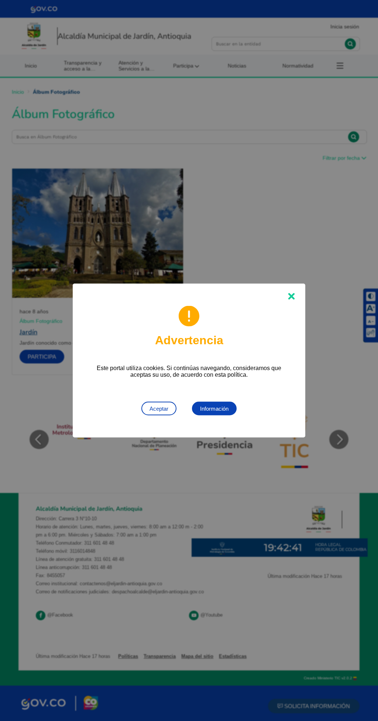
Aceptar (159, 409)
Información (214, 409)
